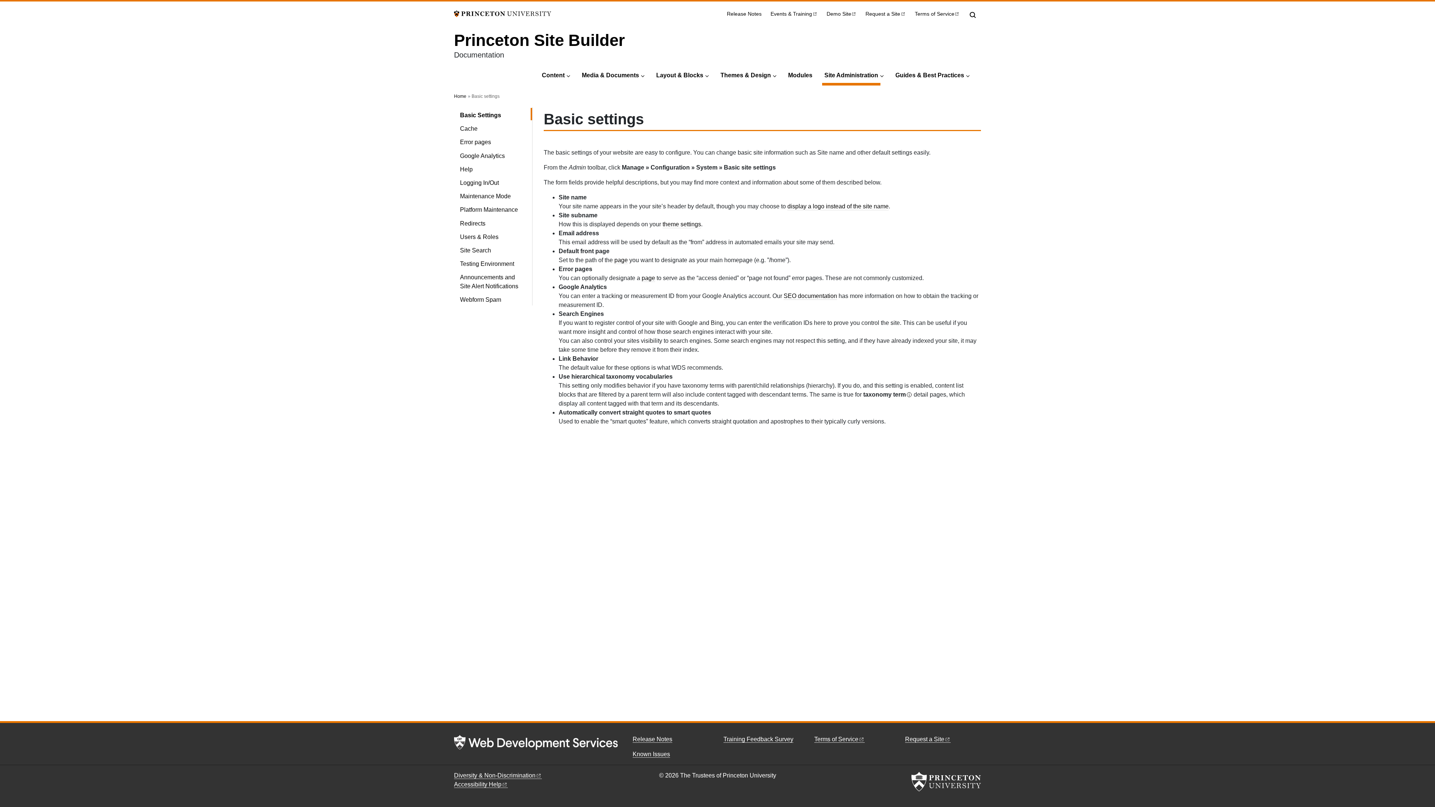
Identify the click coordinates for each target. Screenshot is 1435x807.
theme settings (682, 224)
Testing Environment (487, 264)
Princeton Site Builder (539, 40)
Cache (469, 128)
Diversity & (495, 775)
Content (553, 75)
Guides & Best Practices (929, 75)
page (621, 260)
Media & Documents (610, 75)
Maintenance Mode (485, 196)
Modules (800, 75)
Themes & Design (745, 75)
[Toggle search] (973, 15)
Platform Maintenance (489, 210)
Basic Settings (496, 115)
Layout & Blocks (679, 75)
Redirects (472, 223)
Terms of (934, 14)
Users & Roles (479, 237)
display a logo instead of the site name (838, 206)
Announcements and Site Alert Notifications (489, 281)
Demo (839, 14)
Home (460, 96)
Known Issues (651, 754)
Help (466, 169)
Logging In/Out (479, 183)
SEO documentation (810, 296)
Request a (882, 14)
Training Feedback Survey (758, 739)
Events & (791, 14)
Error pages (475, 142)
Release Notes (744, 14)
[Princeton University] (502, 13)
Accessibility (478, 784)
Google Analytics (482, 156)
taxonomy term (884, 394)
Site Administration (852, 75)
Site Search (475, 250)
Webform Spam (480, 300)
